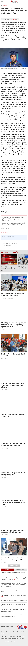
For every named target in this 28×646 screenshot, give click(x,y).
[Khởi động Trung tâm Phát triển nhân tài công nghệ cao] (14, 282)
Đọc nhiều (7, 569)
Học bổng (8, 228)
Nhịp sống (4, 477)
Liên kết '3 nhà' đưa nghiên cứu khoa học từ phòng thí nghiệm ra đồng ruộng (12, 385)
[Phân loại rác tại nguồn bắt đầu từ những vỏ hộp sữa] (14, 461)
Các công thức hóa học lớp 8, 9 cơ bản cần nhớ (13, 595)
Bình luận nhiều (20, 569)
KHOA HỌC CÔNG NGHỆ (7, 298)
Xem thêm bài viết (14, 565)
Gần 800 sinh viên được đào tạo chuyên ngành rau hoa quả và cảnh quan (13, 502)
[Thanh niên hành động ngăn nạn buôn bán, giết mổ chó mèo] (14, 519)
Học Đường (4, 358)
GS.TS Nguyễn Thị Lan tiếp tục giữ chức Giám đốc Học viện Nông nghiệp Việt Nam (13, 325)
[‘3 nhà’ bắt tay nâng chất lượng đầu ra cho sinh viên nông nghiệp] (14, 432)
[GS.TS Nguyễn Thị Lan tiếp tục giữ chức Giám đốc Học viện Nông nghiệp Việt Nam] (14, 311)
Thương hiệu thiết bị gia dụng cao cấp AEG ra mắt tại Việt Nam (8, 268)
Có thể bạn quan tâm (9, 252)
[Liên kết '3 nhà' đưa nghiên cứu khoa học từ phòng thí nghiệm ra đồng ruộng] (14, 372)
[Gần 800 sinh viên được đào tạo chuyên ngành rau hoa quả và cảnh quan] (14, 489)
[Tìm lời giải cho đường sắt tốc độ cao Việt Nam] (14, 343)
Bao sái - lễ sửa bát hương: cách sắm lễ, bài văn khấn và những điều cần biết (13, 615)
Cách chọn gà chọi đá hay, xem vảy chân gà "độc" (13, 604)
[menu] (1, 1)
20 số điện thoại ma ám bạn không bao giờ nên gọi (14, 600)
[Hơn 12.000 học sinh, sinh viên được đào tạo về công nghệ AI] (14, 546)
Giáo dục (3, 329)
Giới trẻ (5, 5)
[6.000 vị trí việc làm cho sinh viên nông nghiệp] (14, 403)
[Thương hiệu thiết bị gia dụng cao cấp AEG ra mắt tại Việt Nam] (9, 259)
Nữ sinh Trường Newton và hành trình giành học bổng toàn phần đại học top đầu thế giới (13, 219)
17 (14, 579)
